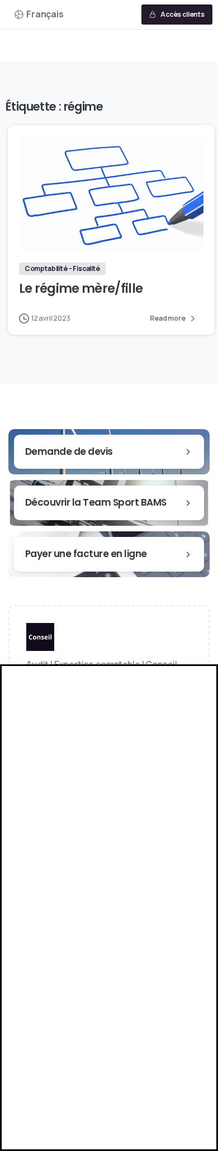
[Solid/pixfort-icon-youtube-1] (90, 712)
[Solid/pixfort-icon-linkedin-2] (39, 712)
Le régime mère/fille (81, 288)
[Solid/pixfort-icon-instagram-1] (65, 712)
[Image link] (40, 640)
